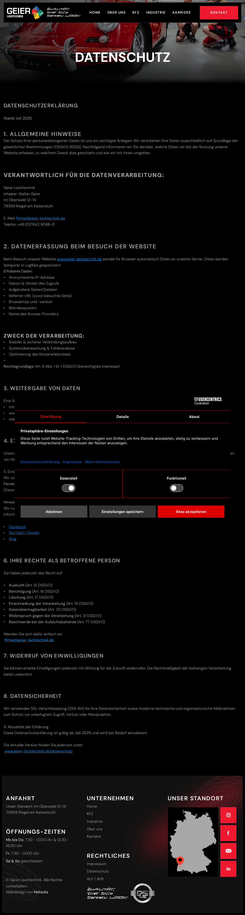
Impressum (96, 863)
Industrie (94, 821)
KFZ (90, 813)
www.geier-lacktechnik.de (79, 258)
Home (92, 806)
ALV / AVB (95, 878)
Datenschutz (98, 871)
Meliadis (41, 891)
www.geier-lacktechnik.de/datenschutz (38, 751)
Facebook (17, 526)
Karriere (94, 836)
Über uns (94, 828)
